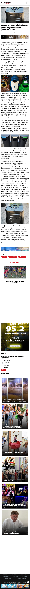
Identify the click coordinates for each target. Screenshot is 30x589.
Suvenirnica (6, 576)
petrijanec (5, 256)
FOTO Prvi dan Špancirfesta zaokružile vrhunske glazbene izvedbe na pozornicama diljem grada (14, 506)
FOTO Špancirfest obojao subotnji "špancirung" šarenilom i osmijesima (12, 427)
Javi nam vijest (7, 578)
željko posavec (22, 256)
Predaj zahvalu (22, 578)
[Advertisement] (15, 303)
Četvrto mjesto (6, 364)
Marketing (5, 574)
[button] (2, 274)
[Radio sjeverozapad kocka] (15, 337)
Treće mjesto (6, 362)
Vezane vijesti (15, 262)
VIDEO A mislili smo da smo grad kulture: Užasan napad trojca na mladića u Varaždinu (14, 400)
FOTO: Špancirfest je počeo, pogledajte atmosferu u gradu (13, 453)
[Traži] (18, 3)
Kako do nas (24, 574)
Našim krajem (19, 32)
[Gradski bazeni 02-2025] (15, 249)
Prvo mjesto (6, 358)
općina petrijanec (13, 256)
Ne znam (5, 367)
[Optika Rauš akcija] (15, 37)
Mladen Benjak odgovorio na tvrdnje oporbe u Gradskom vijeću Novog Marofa (15, 532)
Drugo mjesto (6, 360)
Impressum (14, 574)
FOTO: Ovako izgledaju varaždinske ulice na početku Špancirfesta (14, 479)
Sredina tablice (6, 365)
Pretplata (24, 576)
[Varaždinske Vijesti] (6, 2)
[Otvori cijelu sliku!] (15, 15)
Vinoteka (15, 576)
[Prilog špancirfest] (15, 585)
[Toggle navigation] (27, 3)
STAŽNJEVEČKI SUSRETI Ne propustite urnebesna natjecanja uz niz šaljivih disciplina (15, 281)
